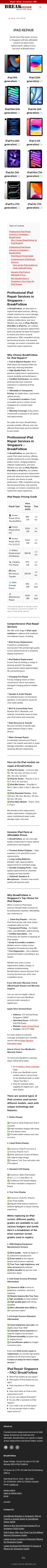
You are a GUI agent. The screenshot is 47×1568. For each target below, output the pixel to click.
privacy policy (9, 1490)
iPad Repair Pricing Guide (22, 256)
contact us (14, 1485)
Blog (23, 1558)
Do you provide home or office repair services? (21, 1410)
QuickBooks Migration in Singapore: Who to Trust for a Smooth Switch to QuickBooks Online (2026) (22, 1519)
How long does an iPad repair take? (21, 1386)
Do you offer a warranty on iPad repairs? (21, 1401)
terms (6, 1496)
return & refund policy (13, 1493)
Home (13, 18)
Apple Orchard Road (30, 1026)
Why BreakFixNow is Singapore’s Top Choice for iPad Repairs (22, 281)
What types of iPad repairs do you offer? (22, 1381)
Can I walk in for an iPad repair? (23, 1406)
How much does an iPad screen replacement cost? (22, 1392)
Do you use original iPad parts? (22, 1397)
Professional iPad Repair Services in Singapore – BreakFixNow (20, 234)
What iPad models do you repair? (23, 1377)
